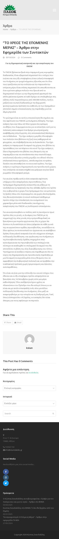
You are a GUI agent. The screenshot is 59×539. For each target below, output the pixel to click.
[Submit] (53, 413)
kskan (29, 348)
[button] (54, 10)
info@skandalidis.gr (13, 450)
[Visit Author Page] (29, 339)
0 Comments (26, 57)
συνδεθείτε (33, 372)
